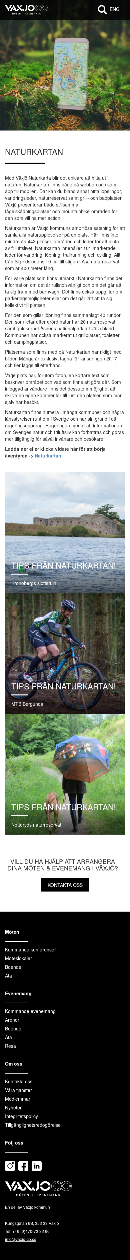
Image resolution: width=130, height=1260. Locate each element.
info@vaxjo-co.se (20, 1239)
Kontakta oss (65, 884)
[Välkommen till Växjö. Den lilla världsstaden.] (26, 13)
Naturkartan (48, 455)
